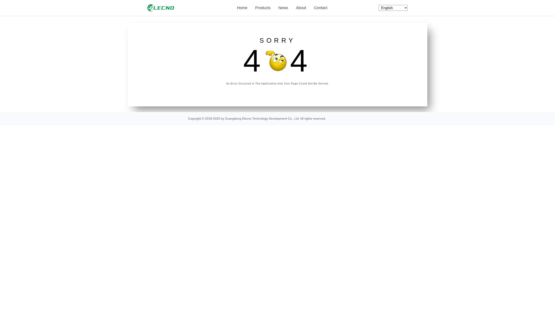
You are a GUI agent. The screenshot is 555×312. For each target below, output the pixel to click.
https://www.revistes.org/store (347, 118)
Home (242, 8)
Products (263, 8)
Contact (320, 8)
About (301, 8)
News (283, 8)
